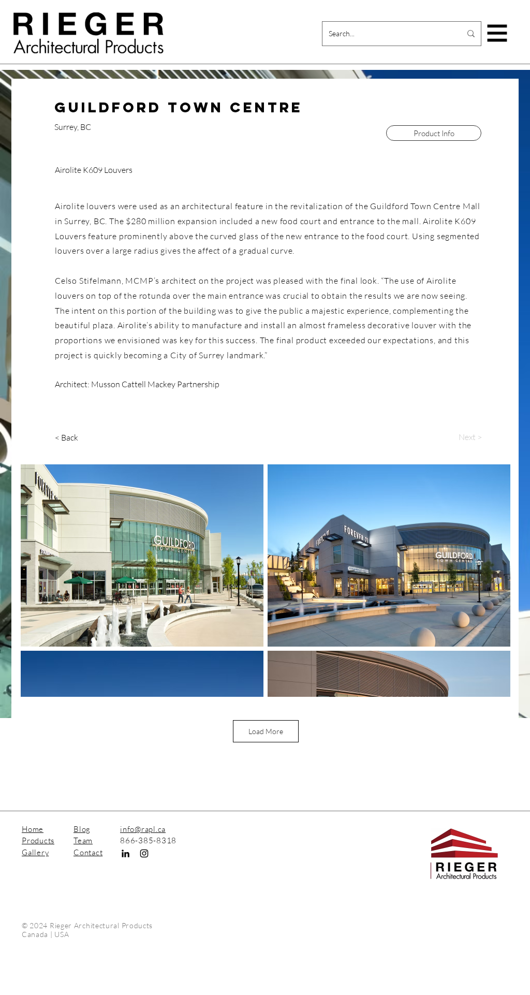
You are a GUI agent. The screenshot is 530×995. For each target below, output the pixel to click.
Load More (265, 731)
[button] (497, 33)
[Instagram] (144, 853)
